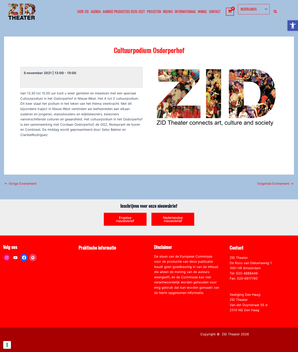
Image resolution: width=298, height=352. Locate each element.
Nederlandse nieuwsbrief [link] (173, 219)
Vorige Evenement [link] (20, 183)
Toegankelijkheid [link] (91, 278)
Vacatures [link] (86, 273)
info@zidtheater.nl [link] (243, 284)
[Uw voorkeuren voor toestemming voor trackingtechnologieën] (7, 345)
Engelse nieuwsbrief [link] (125, 219)
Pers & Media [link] (89, 263)
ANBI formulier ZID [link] (93, 258)
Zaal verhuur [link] (88, 268)
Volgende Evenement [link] (275, 183)
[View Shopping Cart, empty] (230, 12)
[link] (292, 25)
